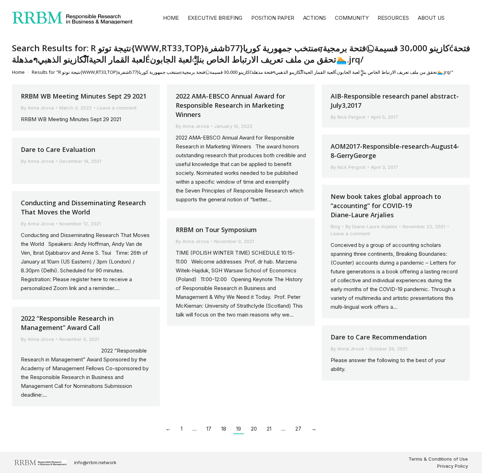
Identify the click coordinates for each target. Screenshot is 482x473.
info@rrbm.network (95, 462)
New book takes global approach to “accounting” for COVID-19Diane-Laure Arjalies (386, 205)
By (37, 108)
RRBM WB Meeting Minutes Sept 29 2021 (83, 96)
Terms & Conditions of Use (438, 459)
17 (208, 428)
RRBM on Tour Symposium (216, 229)
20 (254, 428)
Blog (335, 226)
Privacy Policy (452, 466)
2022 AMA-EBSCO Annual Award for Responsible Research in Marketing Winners (230, 105)
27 (298, 428)
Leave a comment (117, 108)
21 (269, 428)
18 (223, 428)
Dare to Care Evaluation (58, 149)
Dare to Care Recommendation (379, 337)
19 (238, 428)
